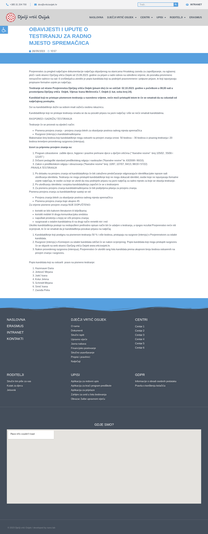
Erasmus (195, 17)
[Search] (176, 4)
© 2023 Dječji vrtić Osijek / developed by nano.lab (31, 527)
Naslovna (96, 17)
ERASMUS (15, 326)
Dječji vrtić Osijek (120, 17)
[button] (4, 30)
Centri (145, 17)
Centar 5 (139, 343)
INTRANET (15, 332)
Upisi (160, 17)
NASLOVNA (16, 320)
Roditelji (176, 17)
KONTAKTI (15, 339)
